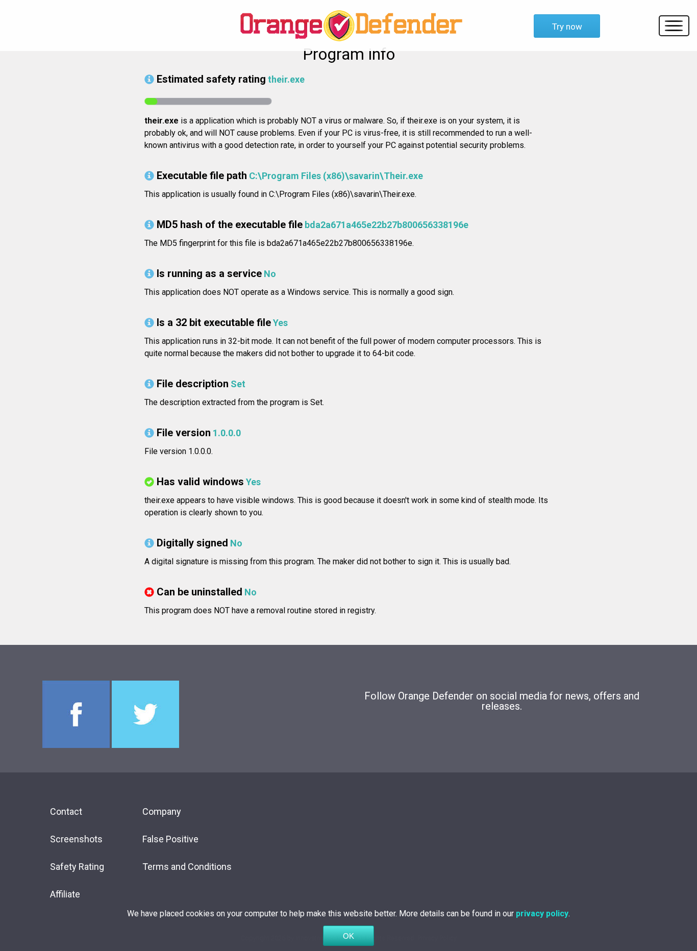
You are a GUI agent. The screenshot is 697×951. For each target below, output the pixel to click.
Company (161, 811)
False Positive (170, 839)
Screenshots (76, 839)
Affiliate (65, 894)
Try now (567, 26)
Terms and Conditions (187, 866)
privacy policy (542, 913)
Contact (66, 811)
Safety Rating (77, 866)
